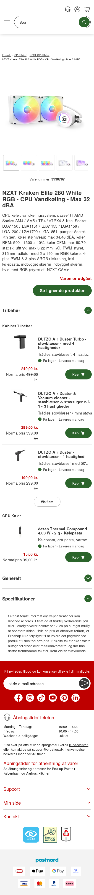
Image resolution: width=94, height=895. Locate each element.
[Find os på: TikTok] (41, 697)
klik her (44, 773)
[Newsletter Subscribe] (84, 683)
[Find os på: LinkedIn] (75, 697)
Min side (12, 802)
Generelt (11, 578)
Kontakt (11, 816)
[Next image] (81, 109)
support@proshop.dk (48, 749)
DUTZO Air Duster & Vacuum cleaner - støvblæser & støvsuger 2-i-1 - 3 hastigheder (64, 400)
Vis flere (47, 501)
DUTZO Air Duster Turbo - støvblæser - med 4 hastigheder (62, 343)
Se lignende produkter (62, 290)
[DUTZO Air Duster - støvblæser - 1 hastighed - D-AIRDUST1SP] (20, 455)
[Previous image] (9, 109)
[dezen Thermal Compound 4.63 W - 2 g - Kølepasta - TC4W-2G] (20, 531)
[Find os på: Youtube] (52, 697)
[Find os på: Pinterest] (64, 697)
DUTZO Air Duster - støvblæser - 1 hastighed (61, 454)
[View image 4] (65, 163)
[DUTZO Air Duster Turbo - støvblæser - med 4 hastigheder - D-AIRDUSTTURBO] (20, 342)
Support (11, 789)
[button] (45, 108)
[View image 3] (47, 163)
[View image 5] (82, 163)
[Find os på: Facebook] (18, 697)
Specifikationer (18, 598)
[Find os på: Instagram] (30, 697)
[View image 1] (11, 163)
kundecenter (78, 744)
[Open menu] (7, 22)
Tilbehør (11, 310)
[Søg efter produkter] (84, 22)
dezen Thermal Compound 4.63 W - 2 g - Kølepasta (62, 531)
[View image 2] (29, 163)
